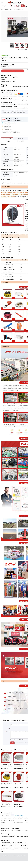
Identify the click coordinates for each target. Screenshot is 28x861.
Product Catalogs (19, 815)
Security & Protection (8, 9)
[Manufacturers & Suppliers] (14, 2)
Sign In (3, 132)
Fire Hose (20, 9)
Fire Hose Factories (6, 842)
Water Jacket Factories (17, 842)
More (2, 825)
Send (12, 742)
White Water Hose (15, 845)
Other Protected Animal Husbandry (19, 818)
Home (2, 9)
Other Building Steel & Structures (7, 820)
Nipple (14, 820)
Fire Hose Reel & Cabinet (18, 822)
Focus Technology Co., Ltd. (16, 855)
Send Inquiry (13, 71)
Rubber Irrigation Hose (6, 848)
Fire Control (16, 9)
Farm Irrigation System (6, 818)
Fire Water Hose (5, 845)
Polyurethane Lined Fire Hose (8, 836)
